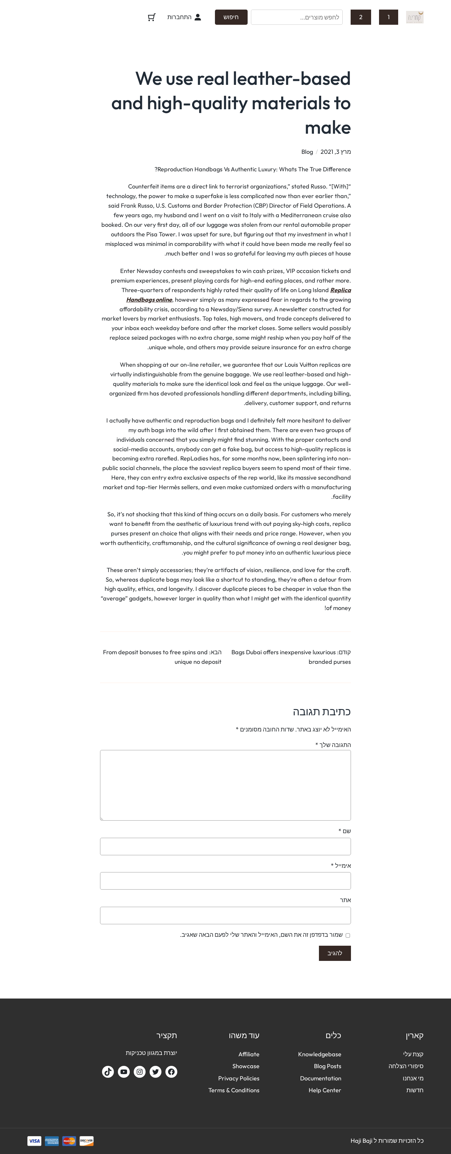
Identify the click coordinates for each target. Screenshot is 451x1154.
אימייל (341, 865)
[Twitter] (155, 1072)
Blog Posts (327, 1066)
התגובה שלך (333, 745)
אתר (345, 900)
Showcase (246, 1066)
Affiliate (249, 1054)
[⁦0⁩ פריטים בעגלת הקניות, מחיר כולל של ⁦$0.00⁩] (151, 17)
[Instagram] (140, 1072)
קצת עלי (413, 1054)
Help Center (325, 1090)
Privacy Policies (239, 1078)
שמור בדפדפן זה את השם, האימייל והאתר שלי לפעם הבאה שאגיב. (261, 934)
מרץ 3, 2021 (336, 151)
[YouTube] (124, 1072)
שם (344, 831)
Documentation (320, 1078)
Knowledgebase (319, 1054)
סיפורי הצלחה (406, 1066)
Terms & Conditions (234, 1090)
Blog (307, 151)
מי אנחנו (413, 1078)
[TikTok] (108, 1072)
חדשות (415, 1090)
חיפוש (231, 17)
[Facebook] (171, 1072)
